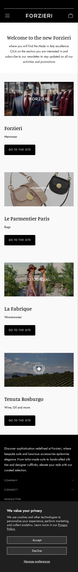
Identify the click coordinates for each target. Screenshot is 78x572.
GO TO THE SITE (20, 150)
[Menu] (7, 15)
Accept (36, 540)
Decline (37, 551)
